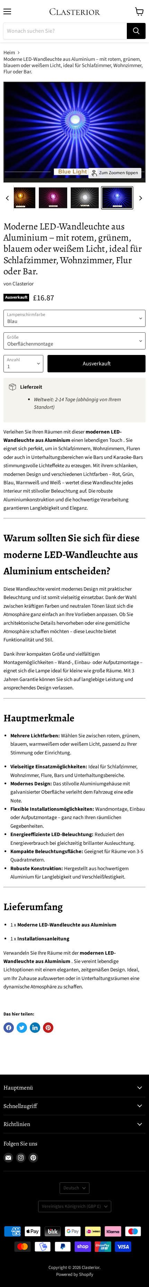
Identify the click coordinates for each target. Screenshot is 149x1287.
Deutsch (71, 1188)
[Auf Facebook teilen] (8, 1027)
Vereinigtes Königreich (71, 1206)
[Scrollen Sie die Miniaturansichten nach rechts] (139, 198)
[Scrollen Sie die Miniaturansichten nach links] (8, 198)
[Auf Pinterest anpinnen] (48, 1027)
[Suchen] (136, 31)
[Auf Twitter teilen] (22, 1027)
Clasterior (23, 284)
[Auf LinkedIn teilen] (35, 1027)
